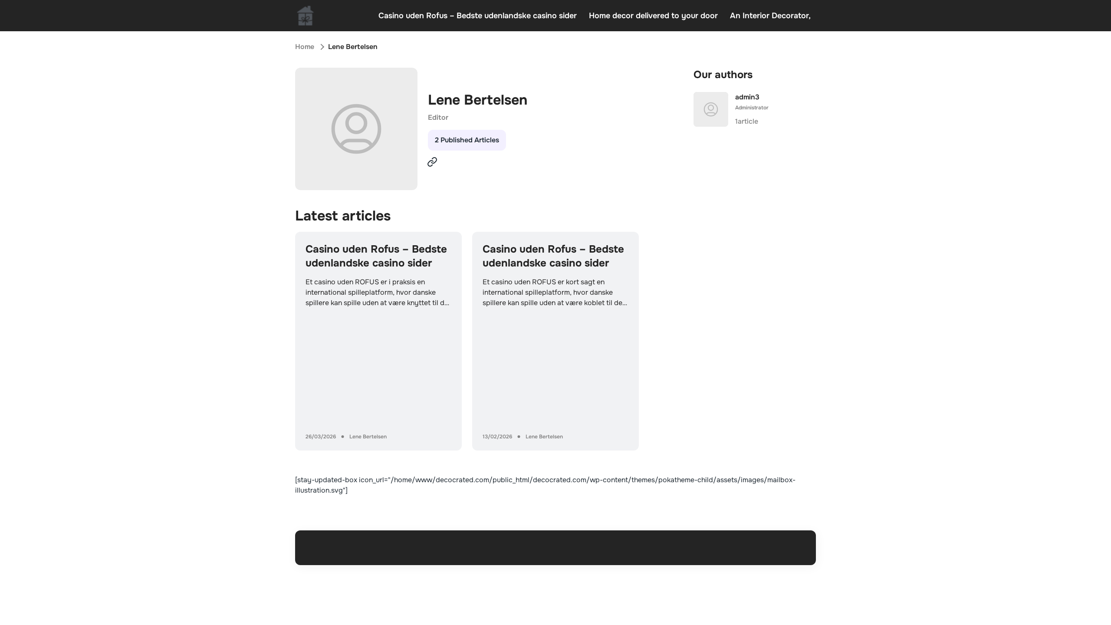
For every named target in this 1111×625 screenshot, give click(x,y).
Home (304, 46)
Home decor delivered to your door (653, 15)
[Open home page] (305, 15)
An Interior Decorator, (770, 15)
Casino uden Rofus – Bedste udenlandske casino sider (477, 15)
